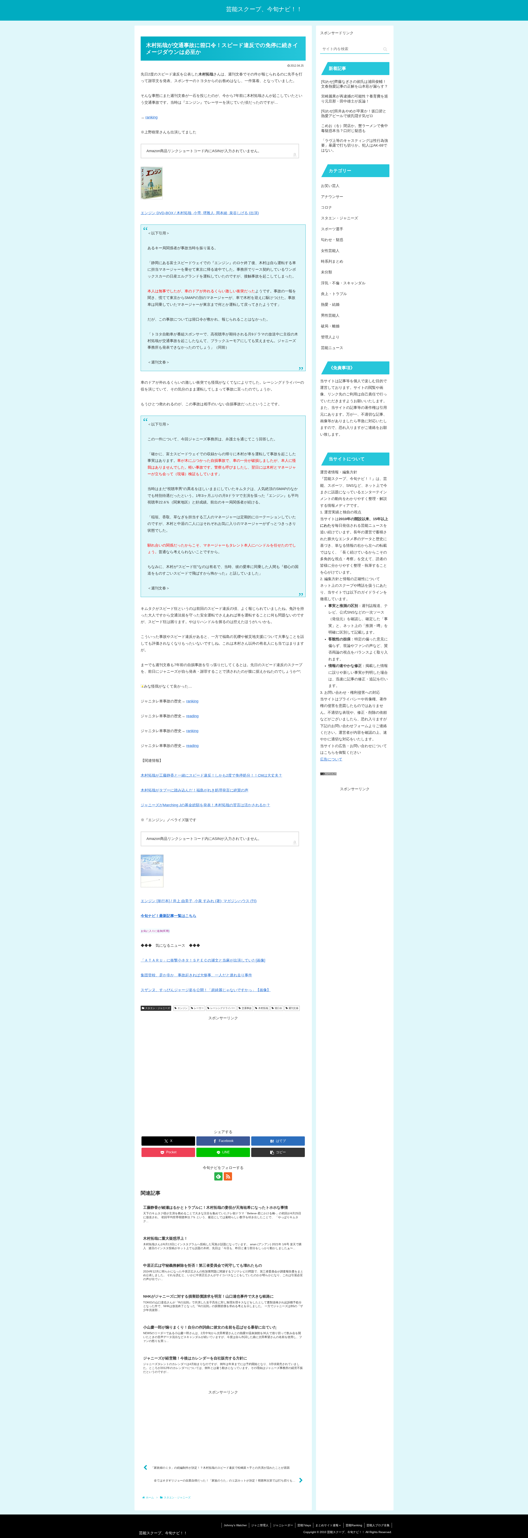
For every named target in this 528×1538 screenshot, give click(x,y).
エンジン (182, 1008)
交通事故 (247, 1008)
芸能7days (304, 1525)
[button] (278, 1152)
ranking (151, 117)
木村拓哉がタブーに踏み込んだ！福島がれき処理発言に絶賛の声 (194, 790)
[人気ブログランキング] (328, 774)
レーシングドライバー (222, 1008)
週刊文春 (293, 1008)
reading (192, 716)
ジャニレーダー (283, 1525)
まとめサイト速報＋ (328, 1525)
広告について (331, 759)
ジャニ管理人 (260, 1525)
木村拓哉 (263, 1008)
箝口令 (278, 1008)
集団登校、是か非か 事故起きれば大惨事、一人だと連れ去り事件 (196, 975)
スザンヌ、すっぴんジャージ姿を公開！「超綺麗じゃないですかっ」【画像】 (206, 990)
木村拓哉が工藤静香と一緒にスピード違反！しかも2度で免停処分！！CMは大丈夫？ (211, 775)
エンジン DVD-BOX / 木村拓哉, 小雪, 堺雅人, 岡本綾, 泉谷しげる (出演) (200, 213)
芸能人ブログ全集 (378, 1525)
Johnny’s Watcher (235, 1525)
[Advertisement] (223, 1071)
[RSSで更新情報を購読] (228, 1176)
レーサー (199, 1008)
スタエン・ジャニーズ (157, 1008)
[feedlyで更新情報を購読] (218, 1176)
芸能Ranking (354, 1525)
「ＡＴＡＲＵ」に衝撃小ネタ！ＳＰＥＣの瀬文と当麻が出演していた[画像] (203, 960)
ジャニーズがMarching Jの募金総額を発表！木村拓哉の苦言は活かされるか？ (205, 805)
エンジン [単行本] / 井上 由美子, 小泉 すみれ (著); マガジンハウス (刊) (199, 901)
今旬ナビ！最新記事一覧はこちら (168, 916)
